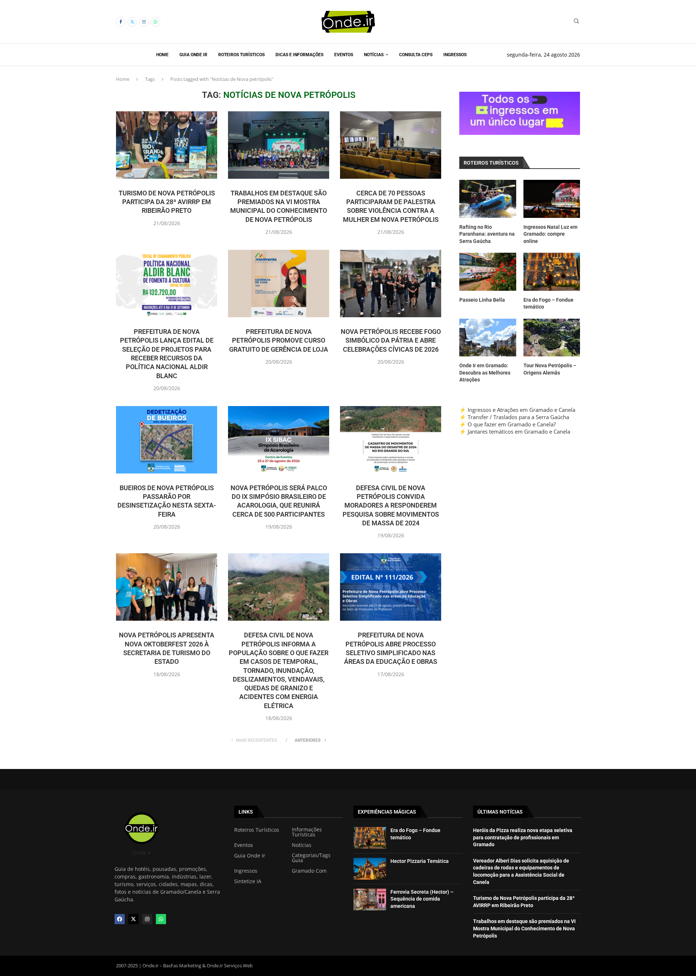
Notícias (374, 54)
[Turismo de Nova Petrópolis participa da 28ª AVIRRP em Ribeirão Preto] (166, 145)
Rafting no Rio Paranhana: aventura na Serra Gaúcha (487, 234)
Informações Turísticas (307, 832)
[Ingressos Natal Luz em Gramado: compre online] (551, 199)
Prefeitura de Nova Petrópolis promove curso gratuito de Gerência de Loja (278, 340)
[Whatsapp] (155, 21)
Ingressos (455, 54)
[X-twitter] (133, 919)
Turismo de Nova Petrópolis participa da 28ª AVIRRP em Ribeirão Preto (167, 202)
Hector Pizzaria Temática (419, 861)
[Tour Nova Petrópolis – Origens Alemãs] (551, 337)
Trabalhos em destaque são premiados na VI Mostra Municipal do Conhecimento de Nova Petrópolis (524, 928)
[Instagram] (144, 21)
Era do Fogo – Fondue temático (548, 303)
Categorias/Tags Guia (311, 858)
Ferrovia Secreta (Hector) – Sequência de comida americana (421, 899)
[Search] (576, 21)
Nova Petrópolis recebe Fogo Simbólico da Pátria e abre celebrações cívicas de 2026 (391, 340)
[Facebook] (120, 21)
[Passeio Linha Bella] (487, 271)
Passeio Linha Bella (482, 300)
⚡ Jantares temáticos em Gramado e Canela (514, 431)
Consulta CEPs (415, 54)
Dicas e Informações (299, 54)
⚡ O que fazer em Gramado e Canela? (507, 424)
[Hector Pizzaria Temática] (369, 869)
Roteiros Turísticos (241, 54)
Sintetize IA (247, 881)
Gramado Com (309, 870)
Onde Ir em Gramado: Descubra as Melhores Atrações (484, 372)
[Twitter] (132, 21)
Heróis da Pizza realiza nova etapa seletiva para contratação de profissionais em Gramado (522, 837)
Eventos (343, 54)
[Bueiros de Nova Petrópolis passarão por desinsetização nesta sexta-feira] (166, 439)
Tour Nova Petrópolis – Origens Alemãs (549, 369)
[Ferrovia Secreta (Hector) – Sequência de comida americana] (369, 899)
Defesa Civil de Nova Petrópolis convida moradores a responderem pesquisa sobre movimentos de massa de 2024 (391, 505)
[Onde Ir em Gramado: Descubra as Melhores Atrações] (487, 337)
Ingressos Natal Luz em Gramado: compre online (550, 234)
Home (162, 54)
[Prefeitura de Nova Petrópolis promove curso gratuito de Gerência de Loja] (278, 283)
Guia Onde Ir (193, 54)
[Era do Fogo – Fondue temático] (551, 271)
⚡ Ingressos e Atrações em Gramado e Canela (517, 409)
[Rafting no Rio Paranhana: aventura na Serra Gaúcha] (487, 199)
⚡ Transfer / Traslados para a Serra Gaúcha (514, 417)
